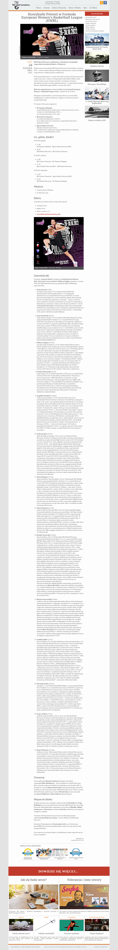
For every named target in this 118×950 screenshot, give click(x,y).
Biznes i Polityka (75, 8)
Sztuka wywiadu (90, 29)
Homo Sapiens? (90, 27)
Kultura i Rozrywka (59, 8)
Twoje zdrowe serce (91, 21)
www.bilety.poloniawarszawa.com (48, 214)
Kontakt (84, 947)
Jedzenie (47, 8)
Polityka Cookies (54, 947)
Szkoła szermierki (91, 23)
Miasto (38, 8)
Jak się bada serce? (91, 17)
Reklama (46, 947)
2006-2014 (73, 947)
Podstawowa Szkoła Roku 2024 (76, 858)
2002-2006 (68, 947)
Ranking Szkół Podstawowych (28, 858)
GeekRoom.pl (104, 947)
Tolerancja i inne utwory (93, 19)
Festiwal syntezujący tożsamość (95, 31)
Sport (85, 8)
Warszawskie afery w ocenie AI (60, 858)
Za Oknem (93, 8)
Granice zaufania (90, 25)
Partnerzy (78, 947)
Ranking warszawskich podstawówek (44, 858)
